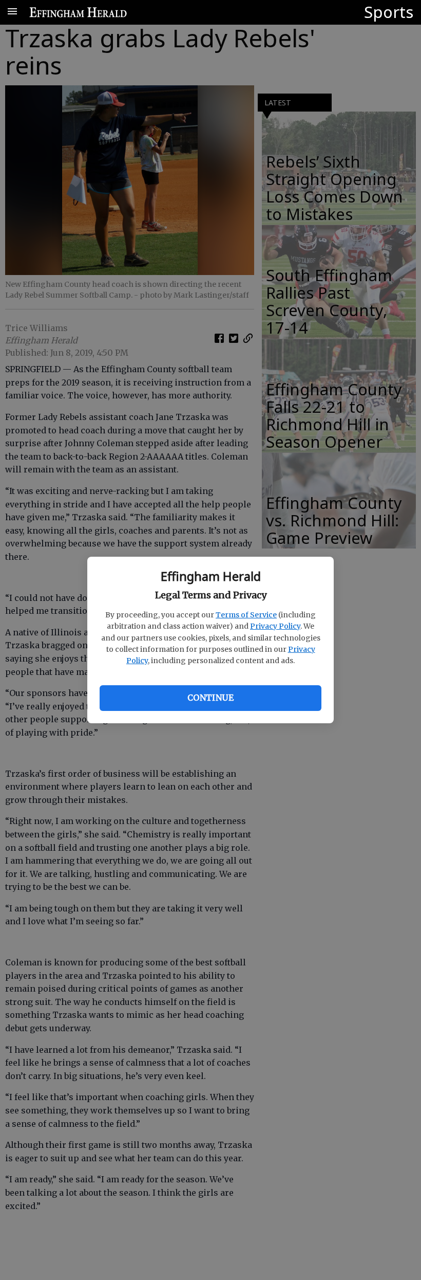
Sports (388, 12)
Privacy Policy (275, 626)
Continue (210, 697)
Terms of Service (246, 614)
